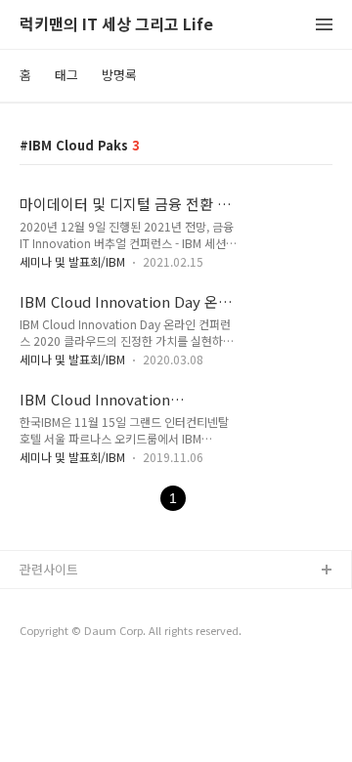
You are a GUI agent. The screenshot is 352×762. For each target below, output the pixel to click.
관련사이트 (49, 569)
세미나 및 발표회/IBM (72, 261)
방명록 (119, 74)
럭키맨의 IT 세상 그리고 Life (116, 25)
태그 (66, 74)
